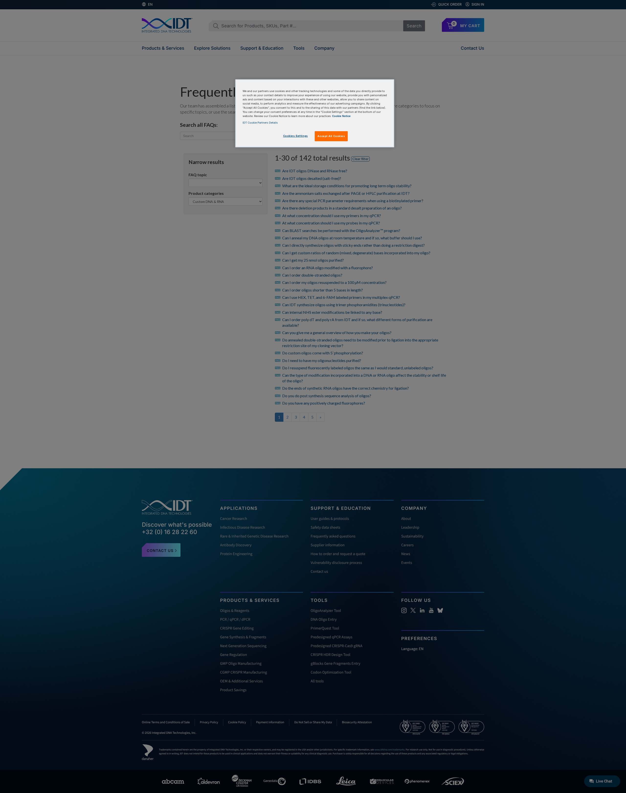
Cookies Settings (295, 136)
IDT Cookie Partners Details (260, 122)
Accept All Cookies (331, 136)
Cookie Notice (341, 116)
